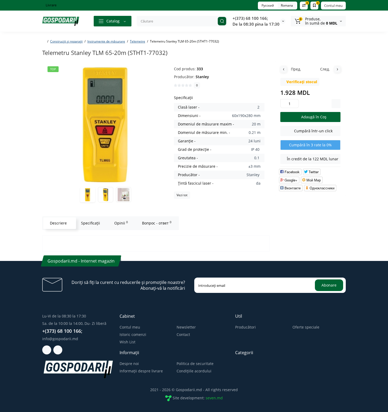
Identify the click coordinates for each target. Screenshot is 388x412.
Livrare (50, 5)
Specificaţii (90, 223)
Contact (183, 334)
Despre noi (129, 363)
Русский (268, 5)
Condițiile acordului (194, 370)
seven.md (214, 397)
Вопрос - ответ (156, 223)
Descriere (58, 223)
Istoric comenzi (133, 334)
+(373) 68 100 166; (250, 18)
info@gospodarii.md (60, 338)
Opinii (121, 223)
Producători (245, 327)
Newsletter (186, 327)
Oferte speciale (305, 327)
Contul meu (333, 5)
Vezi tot (182, 195)
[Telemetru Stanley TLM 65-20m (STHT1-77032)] (105, 124)
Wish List (127, 341)
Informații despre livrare (141, 370)
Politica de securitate (195, 363)
